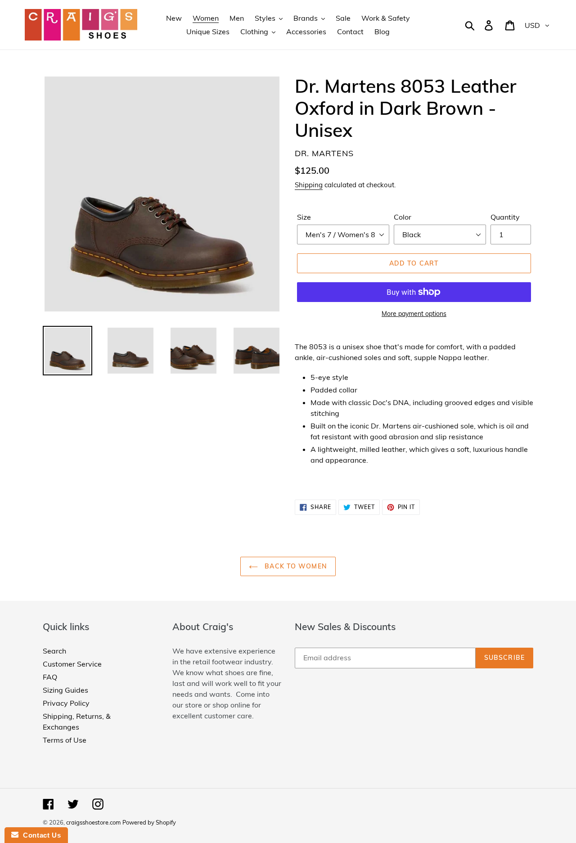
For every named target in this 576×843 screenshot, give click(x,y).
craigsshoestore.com (93, 822)
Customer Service (72, 663)
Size (304, 216)
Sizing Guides (65, 689)
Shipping (309, 184)
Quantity (505, 216)
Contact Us (39, 835)
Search (54, 650)
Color (402, 216)
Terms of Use (64, 739)
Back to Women (294, 566)
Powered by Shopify (149, 822)
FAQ (50, 676)
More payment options (414, 314)
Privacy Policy (66, 703)
